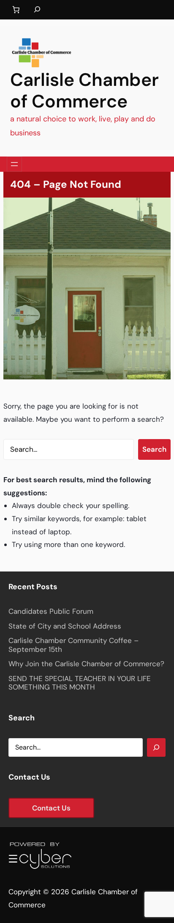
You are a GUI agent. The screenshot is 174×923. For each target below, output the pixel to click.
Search (154, 449)
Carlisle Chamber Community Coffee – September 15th (73, 645)
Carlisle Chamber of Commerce (84, 90)
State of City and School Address (64, 626)
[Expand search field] (37, 9)
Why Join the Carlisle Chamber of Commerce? (86, 663)
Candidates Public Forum (50, 611)
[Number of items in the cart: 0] (16, 10)
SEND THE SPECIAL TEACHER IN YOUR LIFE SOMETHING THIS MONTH (79, 683)
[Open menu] (14, 164)
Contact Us (51, 808)
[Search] (156, 747)
